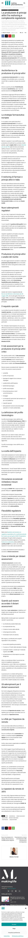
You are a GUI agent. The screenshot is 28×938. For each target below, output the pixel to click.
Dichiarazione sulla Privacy (17, 936)
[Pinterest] (9, 35)
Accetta (14, 924)
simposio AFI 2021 (13, 819)
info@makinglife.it (11, 888)
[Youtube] (15, 891)
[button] (26, 908)
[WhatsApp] (13, 35)
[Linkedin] (8, 891)
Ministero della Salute (13, 817)
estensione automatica (8, 542)
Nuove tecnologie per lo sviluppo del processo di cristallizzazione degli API (7, 839)
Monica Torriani (6, 32)
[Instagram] (12, 891)
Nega (14, 928)
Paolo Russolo (5, 819)
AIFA (7, 816)
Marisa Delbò (5, 817)
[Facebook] (2, 35)
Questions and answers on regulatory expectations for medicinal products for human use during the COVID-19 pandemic (13, 534)
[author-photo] (14, 854)
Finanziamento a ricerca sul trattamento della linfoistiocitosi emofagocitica (21, 840)
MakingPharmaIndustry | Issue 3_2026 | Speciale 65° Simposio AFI (17, 899)
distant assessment (21, 816)
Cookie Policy (7, 936)
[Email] (19, 891)
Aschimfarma (12, 816)
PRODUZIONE (8, 7)
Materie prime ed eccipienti (18, 7)
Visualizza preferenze (14, 932)
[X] (6, 35)
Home (2, 7)
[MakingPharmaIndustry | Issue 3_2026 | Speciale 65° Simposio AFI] (5, 899)
